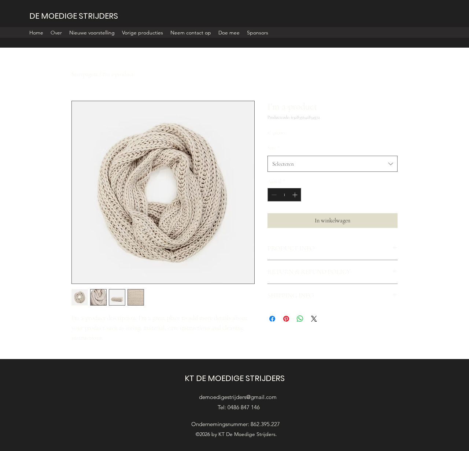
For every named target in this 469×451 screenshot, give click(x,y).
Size (273, 148)
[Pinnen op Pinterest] (286, 318)
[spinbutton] (284, 194)
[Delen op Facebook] (272, 318)
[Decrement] (273, 194)
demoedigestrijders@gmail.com (238, 396)
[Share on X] (314, 318)
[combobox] (332, 164)
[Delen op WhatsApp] (300, 318)
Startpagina (84, 74)
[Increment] (295, 194)
